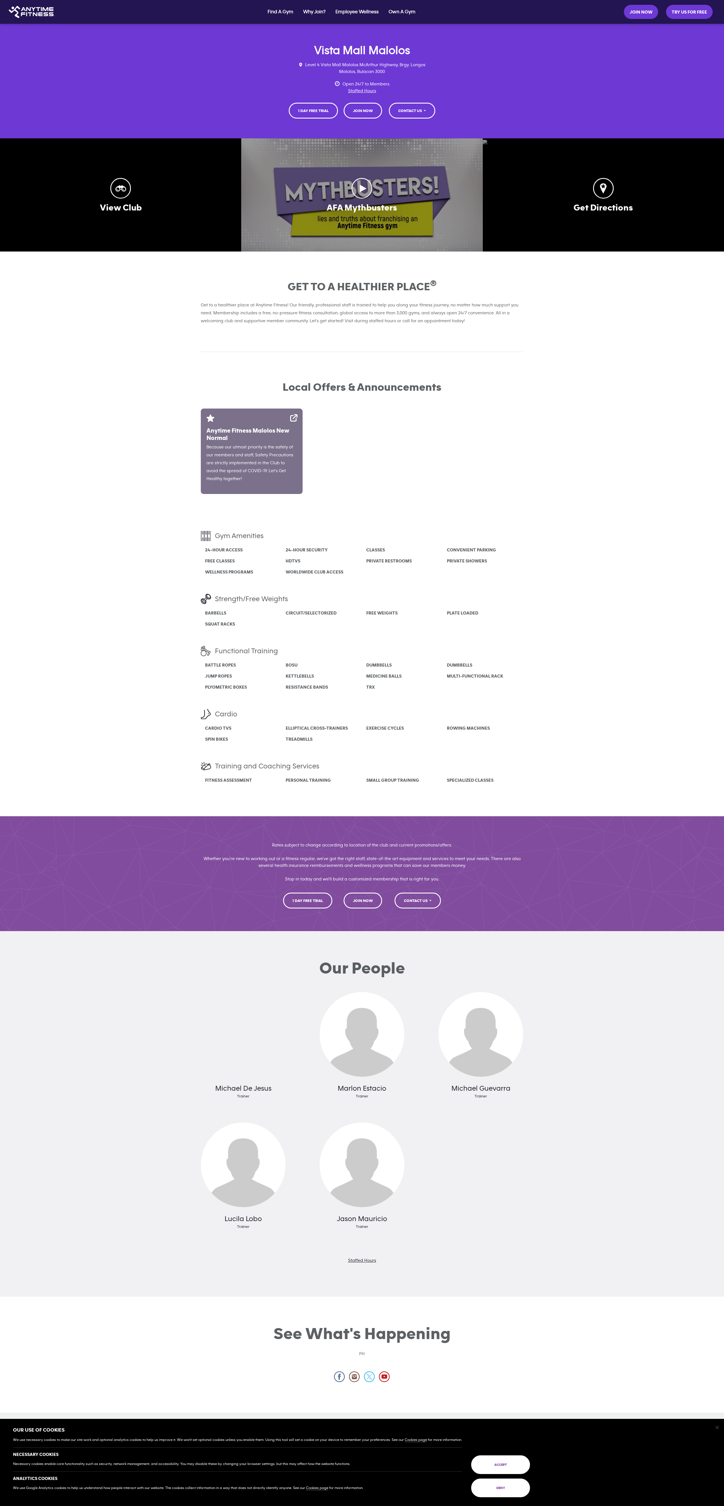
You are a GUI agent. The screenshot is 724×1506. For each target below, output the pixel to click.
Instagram (354, 1376)
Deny (500, 1488)
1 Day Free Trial (313, 111)
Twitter (369, 1376)
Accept (500, 1464)
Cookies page (416, 1440)
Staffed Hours (362, 91)
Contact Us (410, 111)
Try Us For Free (689, 12)
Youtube (384, 1376)
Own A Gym (402, 11)
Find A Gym (280, 11)
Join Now (641, 12)
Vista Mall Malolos (362, 50)
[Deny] (717, 1427)
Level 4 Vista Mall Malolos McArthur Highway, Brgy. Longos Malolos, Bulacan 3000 (365, 68)
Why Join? (314, 11)
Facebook (339, 1376)
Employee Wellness (357, 11)
